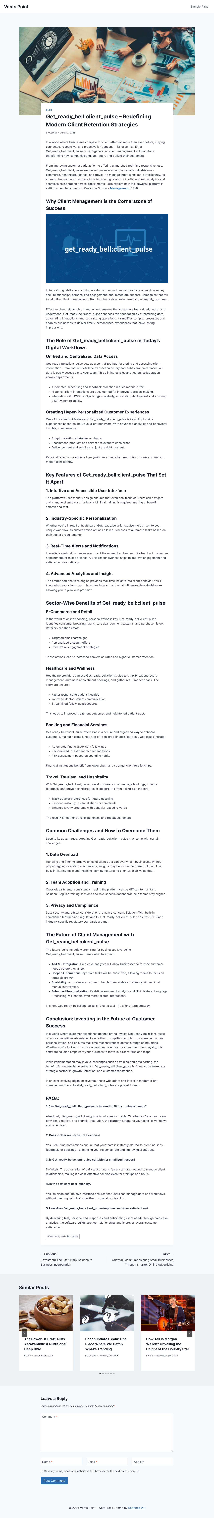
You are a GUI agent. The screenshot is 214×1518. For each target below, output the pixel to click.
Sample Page (199, 6)
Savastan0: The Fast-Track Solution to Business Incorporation (66, 1259)
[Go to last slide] (24, 1333)
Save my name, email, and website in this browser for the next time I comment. (92, 1471)
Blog (49, 110)
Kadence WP (136, 1507)
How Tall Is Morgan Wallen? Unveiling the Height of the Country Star (167, 1344)
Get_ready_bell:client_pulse (62, 1236)
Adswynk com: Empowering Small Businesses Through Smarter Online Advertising (142, 1259)
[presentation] (46, 1313)
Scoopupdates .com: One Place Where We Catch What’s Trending (106, 1344)
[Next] (189, 1333)
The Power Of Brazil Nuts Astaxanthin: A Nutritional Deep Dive (45, 1344)
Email (92, 1461)
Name (47, 1461)
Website (138, 1461)
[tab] (100, 1373)
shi (29, 1355)
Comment (50, 1416)
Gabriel (53, 132)
